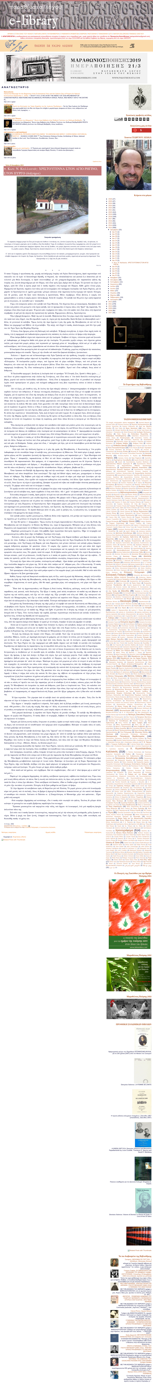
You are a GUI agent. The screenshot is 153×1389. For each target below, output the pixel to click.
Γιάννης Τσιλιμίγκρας (142, 513)
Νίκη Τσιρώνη (130, 717)
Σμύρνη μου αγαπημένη (21, 148)
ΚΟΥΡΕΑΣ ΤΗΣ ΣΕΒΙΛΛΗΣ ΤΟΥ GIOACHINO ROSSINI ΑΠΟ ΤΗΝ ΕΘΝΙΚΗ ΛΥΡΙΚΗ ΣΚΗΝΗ (136, 1360)
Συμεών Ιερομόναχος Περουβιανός (138, 799)
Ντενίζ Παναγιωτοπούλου (123, 730)
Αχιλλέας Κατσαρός (112, 482)
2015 (110, 223)
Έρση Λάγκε (136, 583)
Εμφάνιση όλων (97, 161)
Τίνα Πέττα (146, 812)
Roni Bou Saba (145, 860)
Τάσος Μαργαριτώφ (121, 810)
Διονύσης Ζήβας (138, 552)
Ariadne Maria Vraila (142, 834)
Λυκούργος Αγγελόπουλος (130, 647)
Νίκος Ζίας (138, 724)
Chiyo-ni (108, 836)
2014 (110, 225)
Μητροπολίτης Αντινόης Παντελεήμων (127, 680)
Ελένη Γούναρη (140, 566)
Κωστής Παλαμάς (143, 637)
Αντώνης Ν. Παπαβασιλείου (140, 451)
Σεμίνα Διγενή (140, 785)
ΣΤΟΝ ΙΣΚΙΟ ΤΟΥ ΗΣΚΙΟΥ (23, 34)
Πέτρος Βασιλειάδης (134, 772)
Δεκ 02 (114, 273)
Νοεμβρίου (114, 277)
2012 (110, 302)
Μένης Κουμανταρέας (120, 678)
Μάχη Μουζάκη (110, 674)
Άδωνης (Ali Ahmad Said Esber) (139, 430)
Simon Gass (113, 861)
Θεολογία (125, 601)
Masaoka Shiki (131, 852)
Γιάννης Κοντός (144, 507)
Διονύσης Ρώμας (112, 556)
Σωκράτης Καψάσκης (128, 803)
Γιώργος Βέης (113, 517)
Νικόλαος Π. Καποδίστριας (118, 721)
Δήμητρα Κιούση (144, 535)
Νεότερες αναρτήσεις (9, 832)
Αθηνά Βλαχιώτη (129, 432)
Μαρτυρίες (135, 672)
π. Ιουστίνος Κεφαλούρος (141, 746)
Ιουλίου (113, 286)
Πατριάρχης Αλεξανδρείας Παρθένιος (117, 766)
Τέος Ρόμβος (147, 810)
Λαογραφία (147, 639)
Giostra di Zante (113, 842)
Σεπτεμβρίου (115, 282)
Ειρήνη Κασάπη (135, 564)
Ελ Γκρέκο (146, 564)
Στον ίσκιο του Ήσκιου (12, 118)
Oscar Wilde (139, 856)
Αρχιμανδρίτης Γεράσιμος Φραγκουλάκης (119, 473)
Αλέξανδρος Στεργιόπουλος (140, 436)
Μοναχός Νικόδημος (143, 708)
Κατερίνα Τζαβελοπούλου (115, 624)
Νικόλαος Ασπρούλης (114, 719)
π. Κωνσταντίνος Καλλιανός (47, 827)
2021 (110, 210)
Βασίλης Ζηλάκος (111, 490)
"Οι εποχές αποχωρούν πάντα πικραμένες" (120, 422)
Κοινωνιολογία (143, 626)
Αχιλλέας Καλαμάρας (142, 480)
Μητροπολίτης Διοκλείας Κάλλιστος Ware (121, 683)
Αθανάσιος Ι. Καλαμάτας (113, 432)
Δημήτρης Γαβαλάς (125, 539)
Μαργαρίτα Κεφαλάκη (116, 662)
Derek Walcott (110, 838)
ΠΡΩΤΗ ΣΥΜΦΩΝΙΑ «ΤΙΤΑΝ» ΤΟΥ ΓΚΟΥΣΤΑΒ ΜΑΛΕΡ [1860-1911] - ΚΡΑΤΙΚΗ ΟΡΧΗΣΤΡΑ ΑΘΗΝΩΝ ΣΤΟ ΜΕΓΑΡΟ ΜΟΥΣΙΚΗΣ (136, 1348)
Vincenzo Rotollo (122, 863)
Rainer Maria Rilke (131, 859)
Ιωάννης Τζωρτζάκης (145, 614)
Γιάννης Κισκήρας (131, 507)
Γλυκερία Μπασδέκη (143, 527)
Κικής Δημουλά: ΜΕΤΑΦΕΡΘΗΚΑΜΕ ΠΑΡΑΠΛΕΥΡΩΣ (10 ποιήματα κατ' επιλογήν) (135, 1336)
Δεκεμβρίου (114, 230)
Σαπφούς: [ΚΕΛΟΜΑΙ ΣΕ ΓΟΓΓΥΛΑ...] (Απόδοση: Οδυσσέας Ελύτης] (138, 1260)
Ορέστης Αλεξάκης (138, 738)
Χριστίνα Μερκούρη (135, 828)
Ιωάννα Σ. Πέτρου (137, 610)
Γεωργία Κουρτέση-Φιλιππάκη (134, 500)
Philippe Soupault (127, 858)
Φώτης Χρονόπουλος (113, 822)
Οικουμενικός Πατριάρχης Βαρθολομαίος (125, 736)
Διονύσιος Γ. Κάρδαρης (141, 560)
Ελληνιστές (137, 575)
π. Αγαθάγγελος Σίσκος (142, 740)
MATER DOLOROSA (121, 34)
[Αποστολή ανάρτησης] (28, 825)
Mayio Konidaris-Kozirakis (125, 854)
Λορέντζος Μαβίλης (130, 645)
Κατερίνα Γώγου (113, 622)
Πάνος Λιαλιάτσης (127, 762)
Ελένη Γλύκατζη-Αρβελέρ (125, 566)
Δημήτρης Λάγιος (111, 544)
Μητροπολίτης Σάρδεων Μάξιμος (137, 700)
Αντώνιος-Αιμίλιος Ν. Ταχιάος (128, 455)
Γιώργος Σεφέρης (135, 523)
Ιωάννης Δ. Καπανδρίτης (126, 612)
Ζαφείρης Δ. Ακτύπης (142, 591)
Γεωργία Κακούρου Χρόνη (114, 500)
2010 (110, 306)
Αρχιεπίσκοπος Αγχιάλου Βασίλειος (137, 462)
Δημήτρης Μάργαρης (142, 544)
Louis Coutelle (122, 850)
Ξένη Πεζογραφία (126, 732)
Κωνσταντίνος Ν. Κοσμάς (139, 629)
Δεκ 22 (114, 245)
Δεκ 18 (114, 247)
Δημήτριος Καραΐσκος (123, 548)
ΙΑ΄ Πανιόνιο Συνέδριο (130, 604)
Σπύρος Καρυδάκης (136, 789)
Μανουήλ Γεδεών (134, 654)
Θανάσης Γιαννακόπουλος (123, 597)
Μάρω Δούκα (145, 672)
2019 (110, 214)
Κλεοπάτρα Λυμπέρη (128, 626)
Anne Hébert (130, 834)
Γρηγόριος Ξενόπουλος (140, 529)
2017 (110, 219)
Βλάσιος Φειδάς (132, 494)
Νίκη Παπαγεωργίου (117, 717)
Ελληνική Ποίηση (116, 574)
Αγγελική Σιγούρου (123, 424)
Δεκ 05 (114, 266)
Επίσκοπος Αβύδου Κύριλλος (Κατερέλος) (120, 577)
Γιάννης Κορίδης (111, 509)
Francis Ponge (110, 840)
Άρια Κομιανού (137, 458)
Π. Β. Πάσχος (146, 742)
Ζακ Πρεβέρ (113, 591)
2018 (110, 216)
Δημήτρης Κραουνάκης (123, 542)
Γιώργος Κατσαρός (143, 519)
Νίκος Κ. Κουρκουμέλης (123, 726)
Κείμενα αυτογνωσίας (144, 624)
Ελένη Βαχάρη (110, 566)
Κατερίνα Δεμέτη (128, 622)
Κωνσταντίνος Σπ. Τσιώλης (114, 631)
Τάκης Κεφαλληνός (115, 806)
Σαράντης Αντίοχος (124, 786)
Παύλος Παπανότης (113, 768)
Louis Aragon (110, 850)
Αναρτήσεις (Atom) (19, 837)
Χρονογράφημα (124, 830)
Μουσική (109, 710)
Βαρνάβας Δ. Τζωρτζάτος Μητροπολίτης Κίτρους (121, 486)
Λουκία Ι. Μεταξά (144, 645)
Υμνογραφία (128, 814)
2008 (110, 310)
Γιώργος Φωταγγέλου (124, 525)
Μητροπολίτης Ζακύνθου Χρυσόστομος (127, 685)
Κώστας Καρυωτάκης (127, 635)
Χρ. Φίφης (139, 826)
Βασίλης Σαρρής (136, 490)
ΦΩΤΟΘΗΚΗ (92, 34)
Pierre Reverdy (140, 858)
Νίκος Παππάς (146, 728)
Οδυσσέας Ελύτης (141, 732)
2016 (110, 221)
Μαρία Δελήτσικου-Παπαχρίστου (132, 664)
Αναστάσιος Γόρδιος (141, 438)
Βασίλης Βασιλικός (143, 488)
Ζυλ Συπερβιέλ (127, 593)
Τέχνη (110, 812)
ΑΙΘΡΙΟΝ (83, 34)
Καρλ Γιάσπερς (118, 619)
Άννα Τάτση (147, 445)
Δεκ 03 (114, 271)
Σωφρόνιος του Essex (112, 804)
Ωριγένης (144, 830)
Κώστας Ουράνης (111, 637)
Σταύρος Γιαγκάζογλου (136, 795)
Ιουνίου (113, 288)
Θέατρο (129, 599)
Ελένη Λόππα (145, 570)
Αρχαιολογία (110, 462)
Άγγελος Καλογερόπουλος (140, 424)
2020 (110, 212)
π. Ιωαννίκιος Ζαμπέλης (115, 749)
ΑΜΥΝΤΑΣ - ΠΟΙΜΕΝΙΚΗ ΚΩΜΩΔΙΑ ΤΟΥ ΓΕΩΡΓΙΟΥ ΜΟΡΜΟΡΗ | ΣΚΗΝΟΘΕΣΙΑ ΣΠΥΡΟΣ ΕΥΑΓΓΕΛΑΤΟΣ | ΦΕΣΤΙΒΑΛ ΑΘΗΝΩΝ (137, 1299)
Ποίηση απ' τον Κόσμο (137, 774)
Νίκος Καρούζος (121, 728)
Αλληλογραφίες (125, 438)
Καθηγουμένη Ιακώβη (136, 618)
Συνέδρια (130, 801)
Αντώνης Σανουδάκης (112, 453)
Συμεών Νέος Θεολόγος (114, 801)
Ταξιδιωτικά (145, 806)
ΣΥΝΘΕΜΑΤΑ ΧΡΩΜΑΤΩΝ (69, 34)
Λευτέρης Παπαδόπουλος (141, 641)
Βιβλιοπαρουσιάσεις (129, 492)
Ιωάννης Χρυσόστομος (115, 616)
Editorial (120, 838)
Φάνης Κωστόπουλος (142, 814)
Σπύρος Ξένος (118, 791)
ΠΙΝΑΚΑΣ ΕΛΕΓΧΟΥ (136, 34)
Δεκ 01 (114, 275)
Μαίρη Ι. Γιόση (139, 650)
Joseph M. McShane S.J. (129, 848)
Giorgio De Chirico (143, 840)
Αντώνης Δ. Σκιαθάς (133, 449)
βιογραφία (146, 492)
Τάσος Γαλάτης (125, 808)
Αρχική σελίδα (50, 832)
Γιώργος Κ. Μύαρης (128, 519)
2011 (110, 304)
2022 (110, 208)
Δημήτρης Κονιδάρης (113, 541)
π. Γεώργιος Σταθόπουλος (118, 744)
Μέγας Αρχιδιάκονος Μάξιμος (142, 674)
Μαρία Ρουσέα (111, 668)
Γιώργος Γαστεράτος (142, 517)
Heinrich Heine (117, 844)
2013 (110, 227)
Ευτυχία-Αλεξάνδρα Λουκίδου (133, 589)
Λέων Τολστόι (120, 643)
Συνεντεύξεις (142, 801)
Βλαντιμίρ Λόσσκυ (119, 494)
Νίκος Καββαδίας (139, 726)
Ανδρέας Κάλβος (122, 443)
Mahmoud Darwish (136, 850)
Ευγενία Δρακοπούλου (134, 585)
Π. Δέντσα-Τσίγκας (135, 744)
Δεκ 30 (114, 234)
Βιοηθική (108, 494)
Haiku (108, 844)
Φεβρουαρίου (115, 297)
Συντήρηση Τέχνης (112, 803)
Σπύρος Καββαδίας (121, 789)
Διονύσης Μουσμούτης (122, 554)
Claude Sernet (130, 836)
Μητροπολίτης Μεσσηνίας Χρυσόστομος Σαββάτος (132, 689)
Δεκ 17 (114, 249)
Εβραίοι (110, 564)
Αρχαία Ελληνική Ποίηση (141, 460)
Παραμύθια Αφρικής (143, 762)
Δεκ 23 (114, 243)
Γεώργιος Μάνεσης (135, 502)
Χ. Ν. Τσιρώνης (128, 822)
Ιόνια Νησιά (122, 608)
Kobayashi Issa (144, 848)
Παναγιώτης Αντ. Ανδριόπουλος (128, 756)
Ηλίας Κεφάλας (130, 595)
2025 (110, 201)
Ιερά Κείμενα (145, 605)
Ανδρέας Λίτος (138, 443)
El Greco (129, 838)
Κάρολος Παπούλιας (144, 620)
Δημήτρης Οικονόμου (113, 546)
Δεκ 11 (114, 258)
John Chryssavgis (132, 846)
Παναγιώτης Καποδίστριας (126, 758)
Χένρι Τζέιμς (145, 824)
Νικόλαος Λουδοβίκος (144, 719)
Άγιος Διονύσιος (131, 428)
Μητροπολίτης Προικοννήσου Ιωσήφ (126, 699)
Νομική (110, 730)
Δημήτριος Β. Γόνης (131, 546)
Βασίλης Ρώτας (123, 490)
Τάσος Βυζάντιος (111, 808)
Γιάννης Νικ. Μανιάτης (127, 509)
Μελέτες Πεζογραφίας (115, 676)
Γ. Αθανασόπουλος (129, 496)
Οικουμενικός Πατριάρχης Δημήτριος (117, 738)
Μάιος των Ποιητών (123, 650)
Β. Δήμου (139, 482)
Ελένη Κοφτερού (121, 570)
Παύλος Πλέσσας (132, 768)
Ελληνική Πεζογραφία (31, 827)
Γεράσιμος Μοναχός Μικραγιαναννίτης (136, 498)
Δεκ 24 (114, 241)
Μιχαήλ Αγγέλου (137, 706)
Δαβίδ (121, 531)
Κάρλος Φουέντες (130, 619)
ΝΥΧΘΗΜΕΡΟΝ (53, 34)
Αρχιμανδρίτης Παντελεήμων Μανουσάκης (119, 479)
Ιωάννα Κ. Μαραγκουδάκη (119, 610)
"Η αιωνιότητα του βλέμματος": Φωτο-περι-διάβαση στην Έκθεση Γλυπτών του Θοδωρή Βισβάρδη (47, 120)
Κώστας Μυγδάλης (143, 635)
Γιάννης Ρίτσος (111, 513)
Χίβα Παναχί (110, 826)
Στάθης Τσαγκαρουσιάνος (134, 791)
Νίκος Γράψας (137, 723)
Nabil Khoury (117, 856)
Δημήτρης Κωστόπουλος (141, 542)
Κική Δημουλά (113, 626)
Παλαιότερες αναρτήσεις (93, 832)
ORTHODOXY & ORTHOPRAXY (15, 132)
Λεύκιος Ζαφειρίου (125, 641)
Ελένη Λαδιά (134, 570)
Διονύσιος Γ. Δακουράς (123, 560)
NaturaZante (8, 92)
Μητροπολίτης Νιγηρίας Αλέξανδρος (118, 693)
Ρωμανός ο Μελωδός (137, 782)
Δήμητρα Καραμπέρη (130, 535)
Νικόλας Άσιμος (138, 721)
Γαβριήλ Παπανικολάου (113, 498)
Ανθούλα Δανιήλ (120, 445)
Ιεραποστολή (110, 608)
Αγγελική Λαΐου (110, 424)
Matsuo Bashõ (110, 854)
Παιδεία (128, 754)
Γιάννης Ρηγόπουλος (140, 511)
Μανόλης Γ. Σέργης (135, 652)
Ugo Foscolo (147, 861)
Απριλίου (113, 293)
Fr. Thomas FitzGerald (142, 838)
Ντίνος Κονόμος (139, 730)
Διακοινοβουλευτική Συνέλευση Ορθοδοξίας (132, 550)
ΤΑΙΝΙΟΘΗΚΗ (103, 34)
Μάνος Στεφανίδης (121, 654)
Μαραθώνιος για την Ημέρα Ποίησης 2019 (136, 658)
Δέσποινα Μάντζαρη (143, 533)
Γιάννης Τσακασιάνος (126, 513)
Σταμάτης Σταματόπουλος (125, 793)
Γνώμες (109, 529)
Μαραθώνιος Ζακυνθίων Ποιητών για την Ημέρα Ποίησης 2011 (130, 660)
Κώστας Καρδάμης (112, 635)
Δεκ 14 (114, 254)
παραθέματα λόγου (35, 6)
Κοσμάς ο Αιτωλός (111, 628)
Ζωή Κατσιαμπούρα (140, 593)
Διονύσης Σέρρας (130, 556)
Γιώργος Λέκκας (128, 521)
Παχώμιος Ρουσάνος (134, 770)
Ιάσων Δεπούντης (126, 605)
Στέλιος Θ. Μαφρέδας (121, 797)
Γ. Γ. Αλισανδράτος (143, 496)
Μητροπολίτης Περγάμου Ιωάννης (136, 695)
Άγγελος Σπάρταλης (128, 426)
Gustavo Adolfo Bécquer (142, 842)
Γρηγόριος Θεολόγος (124, 529)
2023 (110, 205)
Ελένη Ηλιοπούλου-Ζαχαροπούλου (126, 568)
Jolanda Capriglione (112, 848)
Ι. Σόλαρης (117, 603)
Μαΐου (112, 291)
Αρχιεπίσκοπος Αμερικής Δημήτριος (118, 469)
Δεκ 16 (114, 252)
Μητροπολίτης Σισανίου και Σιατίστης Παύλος (120, 702)
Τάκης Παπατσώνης (133, 806)
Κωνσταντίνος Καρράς (144, 628)
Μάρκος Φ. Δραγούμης (123, 672)
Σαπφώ (111, 785)
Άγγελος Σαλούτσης (112, 426)
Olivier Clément (128, 856)
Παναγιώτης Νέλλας (142, 760)
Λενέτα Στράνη (113, 641)
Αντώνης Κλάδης (122, 451)
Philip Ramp (116, 858)
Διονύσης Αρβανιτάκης (123, 552)
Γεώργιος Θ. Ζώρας (120, 502)
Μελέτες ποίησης (135, 676)
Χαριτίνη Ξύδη (135, 824)
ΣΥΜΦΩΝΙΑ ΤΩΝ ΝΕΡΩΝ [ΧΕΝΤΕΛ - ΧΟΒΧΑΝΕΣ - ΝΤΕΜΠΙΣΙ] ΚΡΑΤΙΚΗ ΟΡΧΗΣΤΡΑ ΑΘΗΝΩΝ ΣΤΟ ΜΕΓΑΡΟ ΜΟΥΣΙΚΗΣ (138, 1323)
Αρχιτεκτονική (126, 481)
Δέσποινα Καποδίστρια (124, 533)
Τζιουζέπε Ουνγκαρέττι (124, 812)
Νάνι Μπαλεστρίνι (143, 712)
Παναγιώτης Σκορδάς (112, 762)
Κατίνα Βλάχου (130, 624)
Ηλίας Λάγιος (142, 595)
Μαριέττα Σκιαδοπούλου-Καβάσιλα (129, 668)
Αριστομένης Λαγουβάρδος (122, 460)
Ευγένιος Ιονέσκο (121, 587)
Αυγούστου (114, 284)
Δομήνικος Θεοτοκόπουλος (132, 562)
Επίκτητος (146, 575)
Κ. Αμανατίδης (129, 616)
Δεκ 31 (114, 232)
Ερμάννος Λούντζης (122, 583)
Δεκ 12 (114, 256)
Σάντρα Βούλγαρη (145, 784)
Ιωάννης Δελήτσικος (143, 612)
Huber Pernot (141, 844)
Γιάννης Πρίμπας (125, 511)
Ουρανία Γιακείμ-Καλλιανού (124, 740)
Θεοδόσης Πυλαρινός (142, 599)
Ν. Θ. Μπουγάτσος (128, 712)
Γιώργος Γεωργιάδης (112, 519)
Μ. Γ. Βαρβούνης (146, 647)
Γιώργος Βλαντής (126, 517)
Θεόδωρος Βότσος (111, 601)
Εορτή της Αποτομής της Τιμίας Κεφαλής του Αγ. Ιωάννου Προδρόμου (37, 106)
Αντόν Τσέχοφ (133, 447)
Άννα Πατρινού (137, 445)
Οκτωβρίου (114, 280)
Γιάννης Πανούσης (143, 509)
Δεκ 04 (114, 269)
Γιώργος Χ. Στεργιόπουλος (141, 525)
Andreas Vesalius (143, 833)
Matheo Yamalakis (143, 852)
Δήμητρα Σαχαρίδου (112, 537)
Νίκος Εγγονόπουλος (123, 724)
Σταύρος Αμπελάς (121, 795)
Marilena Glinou (119, 852)
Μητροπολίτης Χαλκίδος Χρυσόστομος (130, 704)
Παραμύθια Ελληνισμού (113, 764)
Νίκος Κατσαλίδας (134, 728)
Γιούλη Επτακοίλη (111, 515)
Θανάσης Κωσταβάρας (142, 597)
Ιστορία (148, 607)
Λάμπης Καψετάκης (134, 639)
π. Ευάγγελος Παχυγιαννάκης (122, 746)
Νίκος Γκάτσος (123, 722)
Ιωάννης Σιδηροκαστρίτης (128, 614)
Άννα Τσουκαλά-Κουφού (116, 447)
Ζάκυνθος (125, 591)
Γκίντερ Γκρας (130, 527)
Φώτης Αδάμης (125, 820)
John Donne (145, 846)
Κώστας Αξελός (118, 633)
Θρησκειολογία (143, 601)
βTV (110, 34)
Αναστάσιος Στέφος (122, 441)
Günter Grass (128, 842)
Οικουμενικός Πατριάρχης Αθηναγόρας (134, 734)
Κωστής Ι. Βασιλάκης (127, 637)
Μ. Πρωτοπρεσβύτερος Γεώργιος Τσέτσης (122, 649)
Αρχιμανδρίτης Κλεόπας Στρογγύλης (136, 477)
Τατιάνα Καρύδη (135, 810)
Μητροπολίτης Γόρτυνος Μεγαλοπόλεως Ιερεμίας (136, 682)
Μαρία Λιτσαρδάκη (143, 666)
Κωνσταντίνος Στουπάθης (132, 631)
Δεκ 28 (114, 236)
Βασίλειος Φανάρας (115, 488)
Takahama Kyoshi (124, 861)
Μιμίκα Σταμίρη (123, 706)
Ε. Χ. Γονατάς (147, 562)
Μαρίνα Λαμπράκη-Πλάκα (115, 670)
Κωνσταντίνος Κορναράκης (118, 629)
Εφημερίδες (147, 589)
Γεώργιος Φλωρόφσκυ (136, 506)
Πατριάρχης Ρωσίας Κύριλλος (140, 766)
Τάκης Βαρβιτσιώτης (128, 805)
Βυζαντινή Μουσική (145, 494)
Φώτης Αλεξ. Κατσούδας (141, 820)
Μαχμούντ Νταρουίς (124, 674)
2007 (110, 313)
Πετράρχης (120, 772)
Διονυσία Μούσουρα (128, 559)
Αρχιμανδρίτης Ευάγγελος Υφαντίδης (128, 475)
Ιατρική (136, 605)
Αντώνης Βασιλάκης (115, 449)
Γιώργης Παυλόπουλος (127, 515)
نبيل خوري (112, 867)
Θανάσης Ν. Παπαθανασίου (114, 598)
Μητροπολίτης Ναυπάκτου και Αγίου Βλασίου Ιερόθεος (127, 691)
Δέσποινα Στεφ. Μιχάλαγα (113, 535)
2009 (110, 308)
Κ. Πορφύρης (123, 618)
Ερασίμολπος (134, 581)
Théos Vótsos (137, 861)
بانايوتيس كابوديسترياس (132, 865)
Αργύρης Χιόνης (123, 458)
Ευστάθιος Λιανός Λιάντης (114, 589)
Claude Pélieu (118, 836)
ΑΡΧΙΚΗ (10, 34)
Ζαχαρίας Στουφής (112, 593)
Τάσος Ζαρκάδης (138, 808)
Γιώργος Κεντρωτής (112, 521)
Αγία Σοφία (118, 428)
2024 (110, 203)
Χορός (119, 826)
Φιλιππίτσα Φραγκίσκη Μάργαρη (117, 816)
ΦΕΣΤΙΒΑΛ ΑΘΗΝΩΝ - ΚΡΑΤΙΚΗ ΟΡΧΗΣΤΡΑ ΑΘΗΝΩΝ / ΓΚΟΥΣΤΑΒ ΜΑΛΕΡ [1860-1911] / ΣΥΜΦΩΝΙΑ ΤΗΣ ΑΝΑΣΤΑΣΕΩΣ (135, 1285)
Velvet (111, 863)
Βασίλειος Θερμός (145, 486)
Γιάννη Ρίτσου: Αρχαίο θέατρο (141, 1311)
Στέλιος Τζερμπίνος (137, 797)
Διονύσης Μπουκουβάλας (140, 554)
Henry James (129, 844)
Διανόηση (109, 552)
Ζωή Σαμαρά (118, 595)
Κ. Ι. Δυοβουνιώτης (141, 616)
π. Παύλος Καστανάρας (133, 752)
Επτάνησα (123, 581)
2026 (110, 199)
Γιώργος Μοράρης (145, 521)
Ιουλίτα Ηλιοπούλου (135, 608)
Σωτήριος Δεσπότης (143, 802)
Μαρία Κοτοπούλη (124, 666)
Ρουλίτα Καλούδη (121, 782)
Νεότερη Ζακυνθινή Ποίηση (139, 714)
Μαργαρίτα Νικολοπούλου (135, 662)
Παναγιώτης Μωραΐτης (125, 760)
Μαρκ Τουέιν (109, 672)
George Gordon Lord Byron (126, 840)
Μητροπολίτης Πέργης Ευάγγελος (116, 697)
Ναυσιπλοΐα (122, 714)
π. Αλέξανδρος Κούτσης (113, 742)
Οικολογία (109, 734)
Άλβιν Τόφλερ (121, 434)
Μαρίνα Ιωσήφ (147, 668)
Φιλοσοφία (136, 816)
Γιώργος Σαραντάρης (116, 523)
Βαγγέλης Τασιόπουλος (142, 484)
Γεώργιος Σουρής (121, 506)
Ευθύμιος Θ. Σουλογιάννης (140, 587)
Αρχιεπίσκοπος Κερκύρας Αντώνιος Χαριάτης (132, 471)
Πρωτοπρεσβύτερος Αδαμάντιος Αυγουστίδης (120, 776)
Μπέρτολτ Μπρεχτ (141, 710)
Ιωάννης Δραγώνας (112, 614)
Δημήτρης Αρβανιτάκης (130, 537)
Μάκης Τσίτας (120, 652)
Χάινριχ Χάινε (140, 822)
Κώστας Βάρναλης (130, 633)
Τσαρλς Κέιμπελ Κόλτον (113, 814)
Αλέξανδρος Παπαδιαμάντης (116, 436)
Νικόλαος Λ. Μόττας (130, 719)
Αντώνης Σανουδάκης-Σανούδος (132, 453)
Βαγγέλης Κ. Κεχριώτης (124, 484)
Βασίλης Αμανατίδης (130, 488)
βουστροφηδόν (10, 146)
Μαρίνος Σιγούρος (131, 670)
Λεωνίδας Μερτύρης (134, 643)
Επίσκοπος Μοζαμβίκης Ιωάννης (125, 579)
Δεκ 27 (114, 238)
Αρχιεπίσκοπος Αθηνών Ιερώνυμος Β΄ (119, 464)
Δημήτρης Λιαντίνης (126, 544)
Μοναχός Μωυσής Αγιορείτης (124, 708)
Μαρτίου (113, 295)
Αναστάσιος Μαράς (113, 439)
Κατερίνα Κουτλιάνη (145, 622)
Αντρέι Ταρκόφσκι (145, 447)
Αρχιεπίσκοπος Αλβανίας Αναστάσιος (133, 467)
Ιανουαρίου (114, 299)
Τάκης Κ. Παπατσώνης (144, 804)
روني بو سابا (147, 865)
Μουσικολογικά (125, 710)
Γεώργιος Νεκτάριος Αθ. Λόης (127, 504)
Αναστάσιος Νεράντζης (131, 439)
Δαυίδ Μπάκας (131, 531)
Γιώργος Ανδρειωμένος (144, 515)
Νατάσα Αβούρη (111, 714)
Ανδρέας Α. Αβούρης (137, 441)
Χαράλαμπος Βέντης (122, 824)
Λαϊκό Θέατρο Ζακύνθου (115, 639)
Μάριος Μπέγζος (144, 670)
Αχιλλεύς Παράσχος (127, 482)
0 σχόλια (24, 825)
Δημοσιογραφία (138, 548)
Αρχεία (120, 462)
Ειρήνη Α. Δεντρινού (122, 564)
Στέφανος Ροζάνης (120, 799)
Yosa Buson (136, 863)
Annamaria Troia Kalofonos (114, 834)
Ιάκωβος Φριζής (113, 605)
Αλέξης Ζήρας (110, 438)
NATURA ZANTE (40, 34)
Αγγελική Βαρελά (144, 422)
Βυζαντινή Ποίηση (114, 496)
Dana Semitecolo (143, 836)
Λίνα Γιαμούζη (116, 645)
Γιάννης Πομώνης (111, 511)
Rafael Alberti (118, 859)
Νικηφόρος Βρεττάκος (144, 717)
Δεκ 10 (114, 260)
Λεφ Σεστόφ (109, 643)
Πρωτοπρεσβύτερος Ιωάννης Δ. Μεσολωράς (131, 780)
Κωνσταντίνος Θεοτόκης (127, 628)
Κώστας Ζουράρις (144, 633)
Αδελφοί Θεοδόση (120, 430)
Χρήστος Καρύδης (120, 828)
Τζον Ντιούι (137, 812)
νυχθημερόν (8, 104)
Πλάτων (121, 774)
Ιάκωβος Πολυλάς (146, 603)
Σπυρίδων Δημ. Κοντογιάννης (132, 787)
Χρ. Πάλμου (129, 826)
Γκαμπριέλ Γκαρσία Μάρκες (114, 527)
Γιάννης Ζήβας (119, 507)
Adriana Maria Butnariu (124, 833)
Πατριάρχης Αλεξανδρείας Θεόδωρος (136, 764)
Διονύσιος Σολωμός (113, 562)
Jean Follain (120, 846)
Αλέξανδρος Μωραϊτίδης (139, 434)
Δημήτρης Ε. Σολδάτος (141, 539)
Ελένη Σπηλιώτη (112, 572)
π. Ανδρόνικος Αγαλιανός (131, 742)
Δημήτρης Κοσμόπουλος (133, 541)
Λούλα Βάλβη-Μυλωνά (113, 647)
